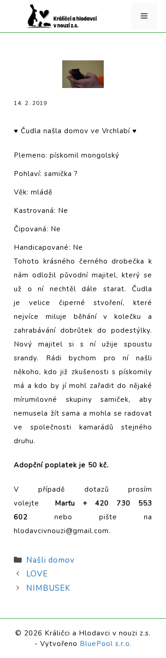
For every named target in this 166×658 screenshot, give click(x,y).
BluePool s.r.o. (106, 643)
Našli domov (50, 560)
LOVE (37, 574)
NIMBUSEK (48, 588)
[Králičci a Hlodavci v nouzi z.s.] (62, 15)
